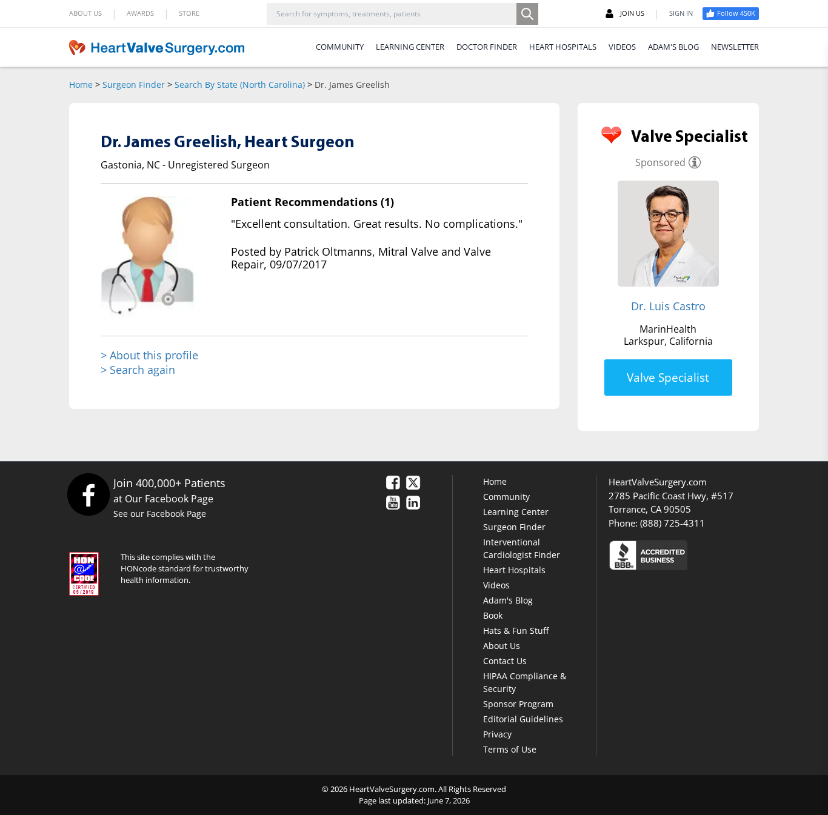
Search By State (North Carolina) (240, 84)
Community (506, 496)
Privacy (497, 734)
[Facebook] (88, 494)
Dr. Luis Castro (668, 306)
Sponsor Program (518, 704)
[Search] (527, 14)
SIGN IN (681, 13)
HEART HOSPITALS (562, 46)
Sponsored (660, 162)
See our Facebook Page (159, 513)
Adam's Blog (508, 600)
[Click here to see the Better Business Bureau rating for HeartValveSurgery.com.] (714, 554)
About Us (501, 645)
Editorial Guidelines (523, 719)
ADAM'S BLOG (673, 46)
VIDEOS (622, 46)
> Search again (138, 369)
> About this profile (149, 355)
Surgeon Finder (133, 84)
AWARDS (140, 13)
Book (492, 615)
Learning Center (516, 511)
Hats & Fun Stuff (516, 630)
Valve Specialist (668, 377)
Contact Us (505, 661)
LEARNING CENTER (410, 46)
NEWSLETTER (735, 46)
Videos (496, 585)
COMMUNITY (340, 46)
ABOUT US (85, 13)
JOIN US (632, 13)
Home (81, 84)
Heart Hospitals (514, 570)
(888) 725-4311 (672, 523)
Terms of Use (509, 749)
